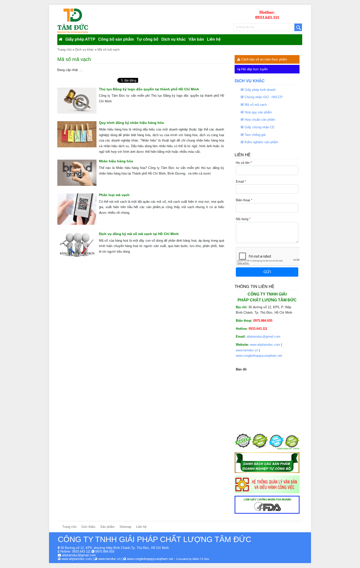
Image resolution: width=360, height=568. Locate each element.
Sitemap (125, 527)
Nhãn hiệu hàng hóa (116, 161)
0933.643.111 (81, 551)
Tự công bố (147, 39)
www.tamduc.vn (247, 350)
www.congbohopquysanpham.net (259, 355)
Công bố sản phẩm (116, 39)
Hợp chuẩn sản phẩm (259, 119)
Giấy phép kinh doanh (260, 90)
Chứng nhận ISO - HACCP (263, 97)
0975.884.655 (104, 551)
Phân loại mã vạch (114, 195)
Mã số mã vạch (255, 104)
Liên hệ (214, 39)
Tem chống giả (254, 135)
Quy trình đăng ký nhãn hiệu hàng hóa (131, 123)
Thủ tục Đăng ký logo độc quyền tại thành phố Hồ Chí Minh (149, 89)
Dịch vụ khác (173, 39)
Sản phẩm (107, 527)
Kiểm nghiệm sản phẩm (261, 142)
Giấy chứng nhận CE (259, 127)
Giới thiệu (88, 527)
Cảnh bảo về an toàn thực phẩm (263, 59)
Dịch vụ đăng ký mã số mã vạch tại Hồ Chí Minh (139, 234)
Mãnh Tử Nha (200, 558)
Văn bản (196, 39)
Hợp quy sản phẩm (258, 112)
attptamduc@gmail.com (263, 336)
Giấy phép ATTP (80, 39)
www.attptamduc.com (265, 344)
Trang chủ (69, 527)
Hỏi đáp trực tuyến (254, 69)
